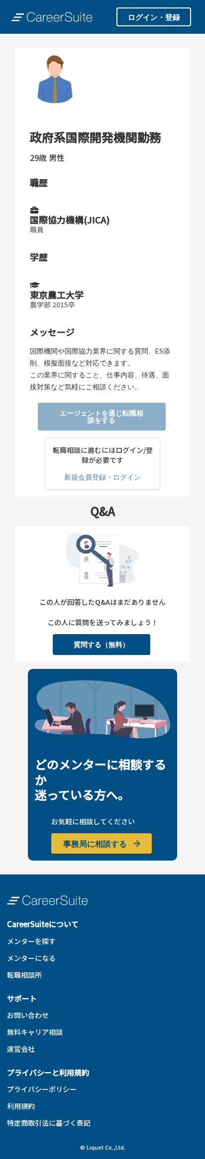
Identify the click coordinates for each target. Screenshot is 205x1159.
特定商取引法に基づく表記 (49, 1123)
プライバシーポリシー (42, 1089)
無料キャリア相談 (35, 1032)
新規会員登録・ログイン (102, 477)
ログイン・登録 (154, 16)
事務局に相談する (95, 843)
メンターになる (31, 958)
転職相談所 (24, 975)
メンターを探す (31, 941)
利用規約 (21, 1106)
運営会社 (21, 1049)
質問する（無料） (101, 644)
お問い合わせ (28, 1015)
